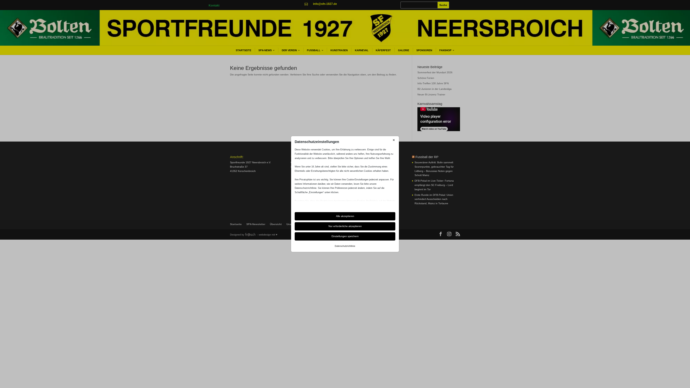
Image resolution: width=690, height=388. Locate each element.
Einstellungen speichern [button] (345, 236)
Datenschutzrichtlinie (345, 246)
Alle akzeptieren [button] (345, 216)
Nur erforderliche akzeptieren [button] (345, 226)
